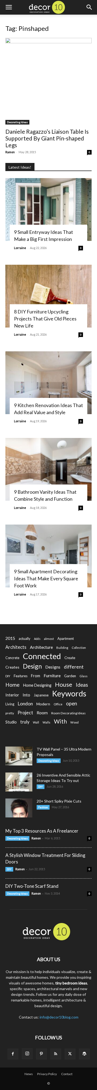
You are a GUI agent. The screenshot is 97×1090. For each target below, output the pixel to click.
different (74, 667)
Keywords (69, 693)
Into (26, 694)
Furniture (52, 675)
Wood (74, 722)
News (29, 1074)
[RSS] (55, 1054)
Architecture (41, 647)
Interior (12, 695)
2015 (10, 638)
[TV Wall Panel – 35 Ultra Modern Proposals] (18, 756)
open (71, 703)
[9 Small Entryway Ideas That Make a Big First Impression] (48, 209)
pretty (9, 713)
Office (58, 704)
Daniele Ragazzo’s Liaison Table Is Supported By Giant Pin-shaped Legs (47, 138)
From (35, 675)
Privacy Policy (47, 1074)
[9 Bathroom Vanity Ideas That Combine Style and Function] (48, 469)
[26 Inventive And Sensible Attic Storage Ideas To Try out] (18, 782)
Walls (46, 722)
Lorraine (20, 248)
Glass (83, 676)
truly (24, 721)
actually (24, 638)
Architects (15, 647)
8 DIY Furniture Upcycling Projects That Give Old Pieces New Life (45, 319)
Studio (11, 722)
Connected (42, 656)
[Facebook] (13, 1054)
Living (9, 704)
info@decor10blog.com (59, 1017)
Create (69, 658)
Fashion (43, 807)
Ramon (10, 152)
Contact (66, 1074)
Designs (52, 666)
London (25, 703)
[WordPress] (84, 1054)
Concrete (12, 658)
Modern (43, 704)
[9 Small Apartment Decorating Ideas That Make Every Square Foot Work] (48, 556)
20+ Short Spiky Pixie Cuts (59, 801)
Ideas (82, 685)
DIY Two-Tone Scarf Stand (31, 886)
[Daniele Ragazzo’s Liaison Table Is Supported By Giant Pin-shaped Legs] (48, 81)
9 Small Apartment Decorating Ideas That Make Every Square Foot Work (46, 578)
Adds (37, 638)
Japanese (41, 695)
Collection (79, 647)
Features (20, 676)
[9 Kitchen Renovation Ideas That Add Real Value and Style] (48, 382)
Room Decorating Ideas (68, 713)
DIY (7, 676)
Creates (12, 667)
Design (32, 666)
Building (62, 647)
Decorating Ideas (17, 122)
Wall (36, 722)
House (63, 684)
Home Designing (37, 685)
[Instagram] (27, 1053)
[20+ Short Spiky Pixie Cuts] (18, 807)
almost (49, 639)
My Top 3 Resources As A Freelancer (41, 831)
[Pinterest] (41, 1054)
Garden (70, 676)
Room (42, 712)
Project (25, 712)
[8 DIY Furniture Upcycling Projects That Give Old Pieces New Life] (48, 296)
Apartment (65, 638)
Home (12, 685)
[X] (70, 1054)
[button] (8, 7)
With (60, 721)
